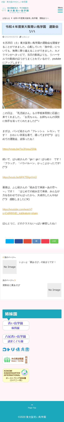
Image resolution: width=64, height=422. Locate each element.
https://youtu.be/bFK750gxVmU (19, 177)
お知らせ (25, 37)
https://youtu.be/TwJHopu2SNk (19, 149)
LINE (54, 241)
